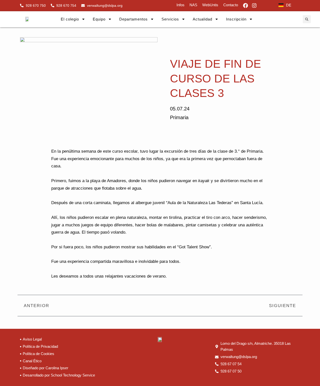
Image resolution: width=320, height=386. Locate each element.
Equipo (99, 19)
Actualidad (202, 19)
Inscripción (236, 19)
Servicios (170, 19)
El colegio (70, 19)
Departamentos (133, 19)
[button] (307, 19)
